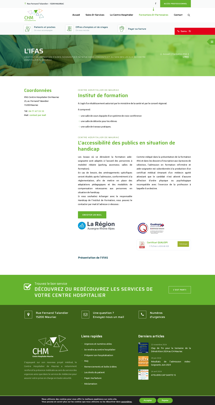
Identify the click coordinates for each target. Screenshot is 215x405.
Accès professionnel (175, 3)
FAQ (86, 361)
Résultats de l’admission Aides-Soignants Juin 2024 (171, 363)
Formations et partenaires (153, 15)
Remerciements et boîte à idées (100, 366)
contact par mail (38, 115)
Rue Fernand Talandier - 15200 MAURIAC (45, 4)
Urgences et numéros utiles (98, 344)
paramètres (126, 401)
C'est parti (179, 289)
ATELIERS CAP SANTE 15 (163, 375)
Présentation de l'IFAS (93, 257)
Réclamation (90, 383)
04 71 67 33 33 (36, 111)
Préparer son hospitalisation (98, 355)
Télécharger (183, 244)
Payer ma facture (93, 378)
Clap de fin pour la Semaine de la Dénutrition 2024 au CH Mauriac (171, 350)
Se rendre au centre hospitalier (99, 349)
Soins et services (95, 15)
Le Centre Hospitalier (121, 15)
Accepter (148, 400)
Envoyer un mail (92, 214)
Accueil (76, 15)
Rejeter (165, 400)
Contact (178, 15)
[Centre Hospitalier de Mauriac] (34, 14)
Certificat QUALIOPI (157, 242)
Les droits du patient (94, 372)
